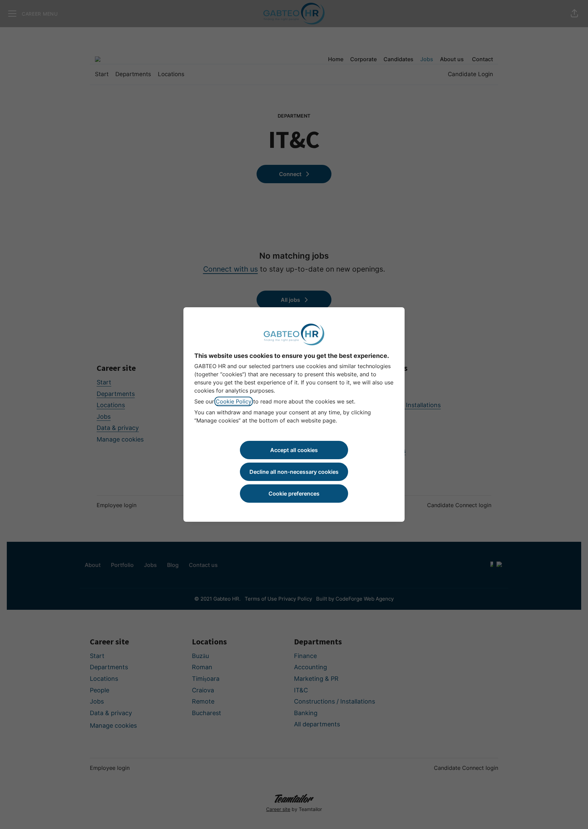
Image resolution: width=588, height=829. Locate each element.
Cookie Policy (233, 401)
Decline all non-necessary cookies (294, 471)
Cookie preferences (294, 493)
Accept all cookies (294, 450)
